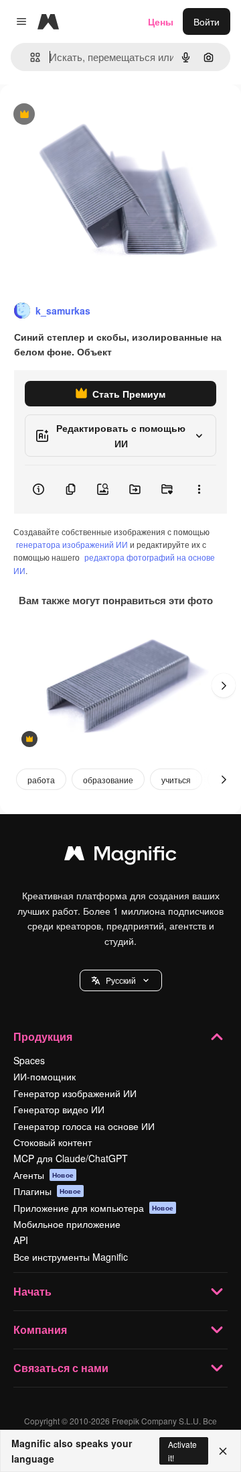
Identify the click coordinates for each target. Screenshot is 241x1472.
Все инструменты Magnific (70, 1256)
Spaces (29, 1060)
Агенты (43, 1175)
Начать (32, 1291)
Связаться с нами (60, 1367)
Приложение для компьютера (93, 1207)
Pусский (121, 980)
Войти (206, 21)
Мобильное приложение (66, 1224)
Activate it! (182, 1450)
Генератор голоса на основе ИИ (84, 1126)
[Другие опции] (198, 489)
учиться (176, 779)
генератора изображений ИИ (72, 544)
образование (108, 779)
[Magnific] (120, 856)
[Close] (223, 1451)
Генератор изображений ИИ (75, 1093)
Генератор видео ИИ (58, 1109)
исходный (89, 115)
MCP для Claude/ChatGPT (70, 1158)
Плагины (47, 1191)
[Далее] (224, 685)
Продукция (42, 1036)
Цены (160, 21)
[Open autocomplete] (29, 57)
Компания (40, 1329)
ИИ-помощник (44, 1076)
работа (41, 779)
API (20, 1240)
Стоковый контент (52, 1142)
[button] (121, 980)
